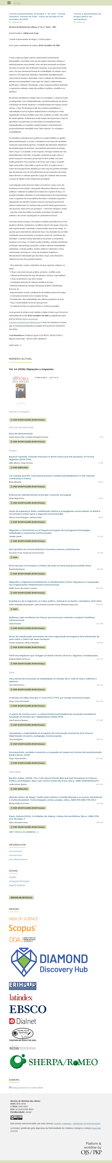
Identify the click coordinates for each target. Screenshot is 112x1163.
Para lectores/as (15, 851)
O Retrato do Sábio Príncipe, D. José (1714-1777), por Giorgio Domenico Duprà (49, 698)
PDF (15, 557)
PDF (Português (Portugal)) (29, 420)
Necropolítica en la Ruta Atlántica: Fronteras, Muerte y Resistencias (44, 549)
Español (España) (17, 885)
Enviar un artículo (21, 897)
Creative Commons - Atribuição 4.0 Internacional (77, 1123)
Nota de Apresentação (21, 433)
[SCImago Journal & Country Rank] (26, 1087)
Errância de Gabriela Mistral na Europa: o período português (40, 495)
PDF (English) (20, 467)
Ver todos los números (22, 832)
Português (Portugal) (19, 881)
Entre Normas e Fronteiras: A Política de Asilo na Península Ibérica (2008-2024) (50, 565)
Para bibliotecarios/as (18, 859)
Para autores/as (15, 855)
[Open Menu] (9, 2)
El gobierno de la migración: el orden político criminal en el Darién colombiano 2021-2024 (55, 601)
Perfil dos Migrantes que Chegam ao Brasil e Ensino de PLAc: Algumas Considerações (53, 655)
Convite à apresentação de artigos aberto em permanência (87, 16)
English (12, 877)
